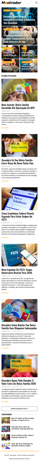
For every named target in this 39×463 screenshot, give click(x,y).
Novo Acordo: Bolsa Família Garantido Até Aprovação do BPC (18, 106)
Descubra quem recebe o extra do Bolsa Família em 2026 (10, 56)
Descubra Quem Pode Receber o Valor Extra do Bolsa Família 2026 (19, 382)
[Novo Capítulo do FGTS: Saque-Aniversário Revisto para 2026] (20, 255)
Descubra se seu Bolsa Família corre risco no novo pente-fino (17, 161)
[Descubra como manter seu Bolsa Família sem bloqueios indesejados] (20, 310)
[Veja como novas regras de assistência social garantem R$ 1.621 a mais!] (6, 429)
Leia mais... (6, 128)
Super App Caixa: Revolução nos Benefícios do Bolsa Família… (22, 445)
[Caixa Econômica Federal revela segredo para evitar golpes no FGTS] (20, 198)
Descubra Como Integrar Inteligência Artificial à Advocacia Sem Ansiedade (19, 20)
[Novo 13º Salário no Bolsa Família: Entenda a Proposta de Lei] (6, 420)
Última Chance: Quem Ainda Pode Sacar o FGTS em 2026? (28, 70)
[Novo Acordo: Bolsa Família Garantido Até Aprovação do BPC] (20, 90)
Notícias (7, 10)
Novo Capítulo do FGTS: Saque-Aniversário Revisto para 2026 (17, 271)
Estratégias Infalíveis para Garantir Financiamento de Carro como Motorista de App (19, 38)
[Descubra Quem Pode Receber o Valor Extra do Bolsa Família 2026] (20, 365)
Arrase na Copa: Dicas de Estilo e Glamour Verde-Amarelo (28, 56)
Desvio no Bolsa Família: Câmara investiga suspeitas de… (22, 436)
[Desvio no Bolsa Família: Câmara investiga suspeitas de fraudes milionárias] (6, 437)
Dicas (6, 29)
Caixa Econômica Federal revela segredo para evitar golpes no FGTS (18, 216)
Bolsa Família (8, 48)
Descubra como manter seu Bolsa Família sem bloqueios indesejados (19, 326)
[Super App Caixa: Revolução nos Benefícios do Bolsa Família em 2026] (6, 446)
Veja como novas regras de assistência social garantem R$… (22, 428)
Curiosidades (16, 10)
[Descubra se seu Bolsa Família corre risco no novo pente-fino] (20, 145)
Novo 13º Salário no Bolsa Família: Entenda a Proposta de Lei (22, 419)
